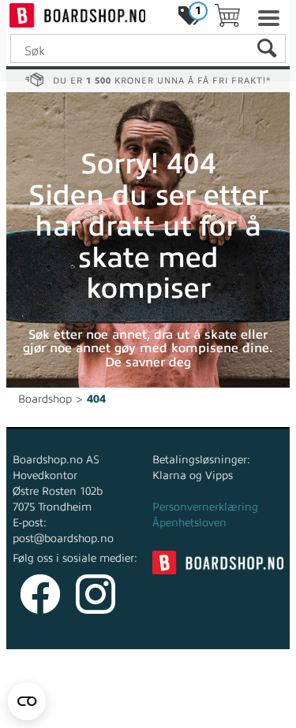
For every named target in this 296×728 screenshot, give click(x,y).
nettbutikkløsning (181, 696)
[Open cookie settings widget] (27, 701)
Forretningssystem (71, 696)
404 (96, 399)
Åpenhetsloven (189, 523)
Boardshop (45, 399)
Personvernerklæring (205, 507)
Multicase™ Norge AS (148, 712)
